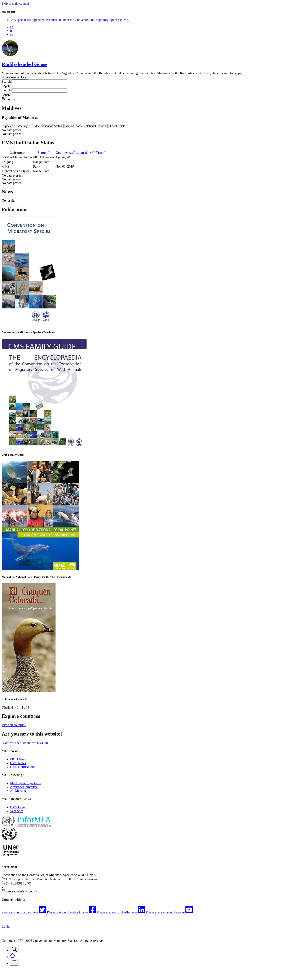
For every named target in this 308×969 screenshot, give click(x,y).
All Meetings (18, 790)
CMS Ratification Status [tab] (47, 126)
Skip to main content (15, 3)
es (11, 34)
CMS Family (18, 807)
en (11, 27)
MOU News (18, 759)
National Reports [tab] (96, 126)
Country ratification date (74, 152)
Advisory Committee (24, 787)
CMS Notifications (22, 767)
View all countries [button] (14, 725)
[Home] (10, 55)
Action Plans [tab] (74, 126)
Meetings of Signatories (25, 783)
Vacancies (16, 811)
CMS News (18, 763)
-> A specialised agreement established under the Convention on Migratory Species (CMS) (69, 20)
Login (6, 926)
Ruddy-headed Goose (24, 64)
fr (11, 30)
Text (99, 152)
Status (42, 152)
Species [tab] (8, 126)
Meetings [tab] (22, 126)
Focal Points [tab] (118, 126)
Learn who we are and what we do (25, 743)
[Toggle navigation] (14, 949)
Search (6, 81)
